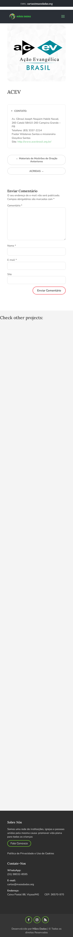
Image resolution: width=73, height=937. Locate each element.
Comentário (14, 205)
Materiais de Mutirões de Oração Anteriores (36, 160)
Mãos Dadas (39, 928)
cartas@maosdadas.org (20, 884)
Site (9, 274)
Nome (11, 245)
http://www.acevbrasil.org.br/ (34, 141)
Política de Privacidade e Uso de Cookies (30, 853)
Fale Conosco (19, 843)
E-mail (12, 260)
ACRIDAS (36, 171)
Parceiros (13, 97)
